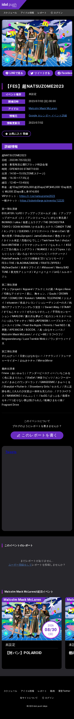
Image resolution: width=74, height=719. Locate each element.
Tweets (11, 452)
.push (9, 5)
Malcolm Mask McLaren (43, 108)
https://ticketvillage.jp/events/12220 (42, 200)
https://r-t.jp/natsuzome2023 (37, 196)
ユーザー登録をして (20, 564)
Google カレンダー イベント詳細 (48, 115)
